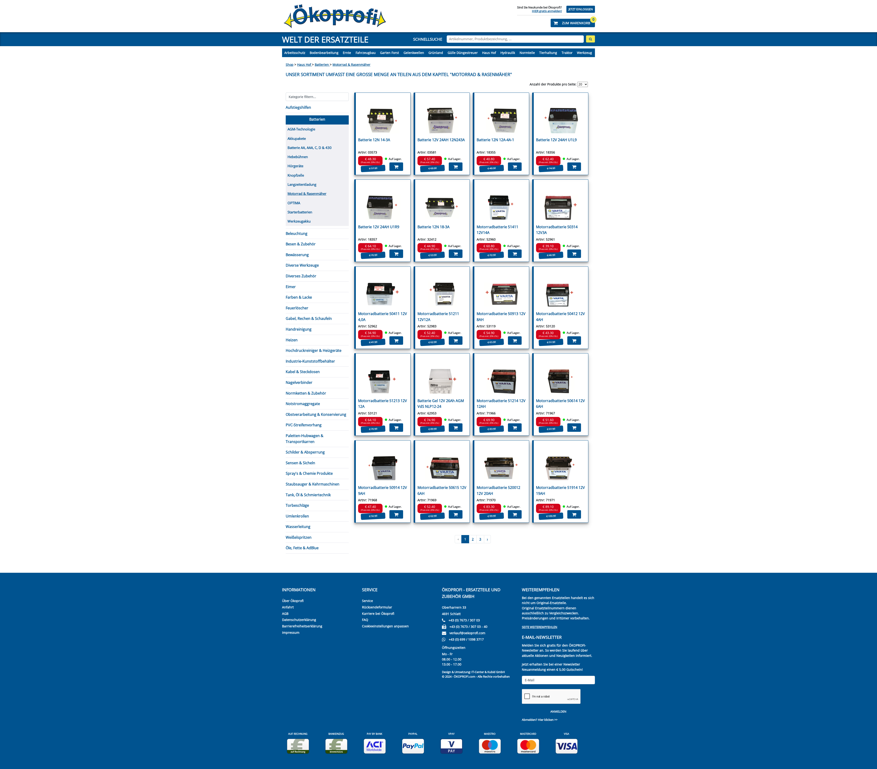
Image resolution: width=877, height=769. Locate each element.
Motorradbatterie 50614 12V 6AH (560, 403)
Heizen (292, 339)
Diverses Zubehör (301, 275)
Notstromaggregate (303, 403)
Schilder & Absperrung (305, 452)
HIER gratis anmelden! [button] (547, 11)
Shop (289, 64)
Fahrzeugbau (366, 52)
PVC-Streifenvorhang (304, 424)
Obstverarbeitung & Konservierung (316, 414)
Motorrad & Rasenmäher (351, 64)
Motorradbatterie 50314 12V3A (557, 229)
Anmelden (558, 711)
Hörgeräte (295, 166)
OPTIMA (294, 203)
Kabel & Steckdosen (303, 371)
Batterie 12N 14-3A (374, 139)
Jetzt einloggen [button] (580, 9)
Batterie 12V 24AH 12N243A (441, 139)
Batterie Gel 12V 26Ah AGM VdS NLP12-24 (440, 403)
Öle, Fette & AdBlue (302, 547)
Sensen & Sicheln (300, 462)
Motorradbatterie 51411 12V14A (497, 229)
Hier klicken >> (547, 720)
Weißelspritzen (299, 537)
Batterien (322, 64)
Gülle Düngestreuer (463, 52)
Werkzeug (584, 52)
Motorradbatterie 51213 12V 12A (382, 403)
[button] (573, 23)
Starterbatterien (300, 212)
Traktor (567, 52)
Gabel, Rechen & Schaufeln (309, 318)
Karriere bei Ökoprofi (378, 613)
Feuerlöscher (297, 307)
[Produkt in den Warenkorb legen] (396, 166)
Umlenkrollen (297, 516)
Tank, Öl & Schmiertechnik (308, 494)
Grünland (435, 52)
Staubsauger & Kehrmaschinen (312, 484)
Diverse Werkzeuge (302, 265)
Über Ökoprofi (293, 601)
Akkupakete (297, 138)
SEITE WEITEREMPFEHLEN (539, 627)
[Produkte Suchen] (590, 38)
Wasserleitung (298, 526)
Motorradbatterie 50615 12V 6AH (441, 490)
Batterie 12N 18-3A (433, 226)
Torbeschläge (297, 505)
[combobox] (515, 39)
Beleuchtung (296, 233)
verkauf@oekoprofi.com (467, 633)
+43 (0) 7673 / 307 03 (464, 620)
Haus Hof (489, 52)
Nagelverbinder (299, 382)
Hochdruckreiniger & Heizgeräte (313, 350)
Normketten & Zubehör (306, 393)
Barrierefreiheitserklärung (302, 626)
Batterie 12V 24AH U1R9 (378, 226)
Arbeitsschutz (294, 52)
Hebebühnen (298, 156)
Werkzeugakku (299, 221)
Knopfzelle (296, 175)
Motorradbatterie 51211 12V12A (438, 316)
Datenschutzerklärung (299, 620)
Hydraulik (507, 52)
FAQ (365, 620)
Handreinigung (299, 329)
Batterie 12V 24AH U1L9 (556, 139)
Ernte (347, 52)
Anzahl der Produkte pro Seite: (553, 84)
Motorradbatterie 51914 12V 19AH (560, 490)
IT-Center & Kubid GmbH (488, 672)
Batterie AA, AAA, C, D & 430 (310, 147)
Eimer (291, 286)
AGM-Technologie (301, 129)
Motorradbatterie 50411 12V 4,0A (382, 316)
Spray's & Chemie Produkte (309, 473)
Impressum (290, 632)
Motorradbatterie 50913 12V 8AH (501, 316)
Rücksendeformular (377, 607)
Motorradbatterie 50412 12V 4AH (560, 316)
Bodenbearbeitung (324, 52)
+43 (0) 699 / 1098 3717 (466, 639)
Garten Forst (389, 52)
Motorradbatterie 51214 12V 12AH (501, 403)
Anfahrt (288, 607)
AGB (285, 613)
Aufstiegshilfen (298, 107)
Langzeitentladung (302, 184)
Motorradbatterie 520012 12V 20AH (498, 490)
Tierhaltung (548, 52)
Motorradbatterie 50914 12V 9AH (382, 490)
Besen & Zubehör (301, 244)
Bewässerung (297, 254)
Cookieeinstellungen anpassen (385, 626)
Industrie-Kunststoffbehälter (310, 361)
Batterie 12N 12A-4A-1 (495, 139)
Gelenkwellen (414, 52)
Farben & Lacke (299, 297)
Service (367, 601)
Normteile (527, 52)
